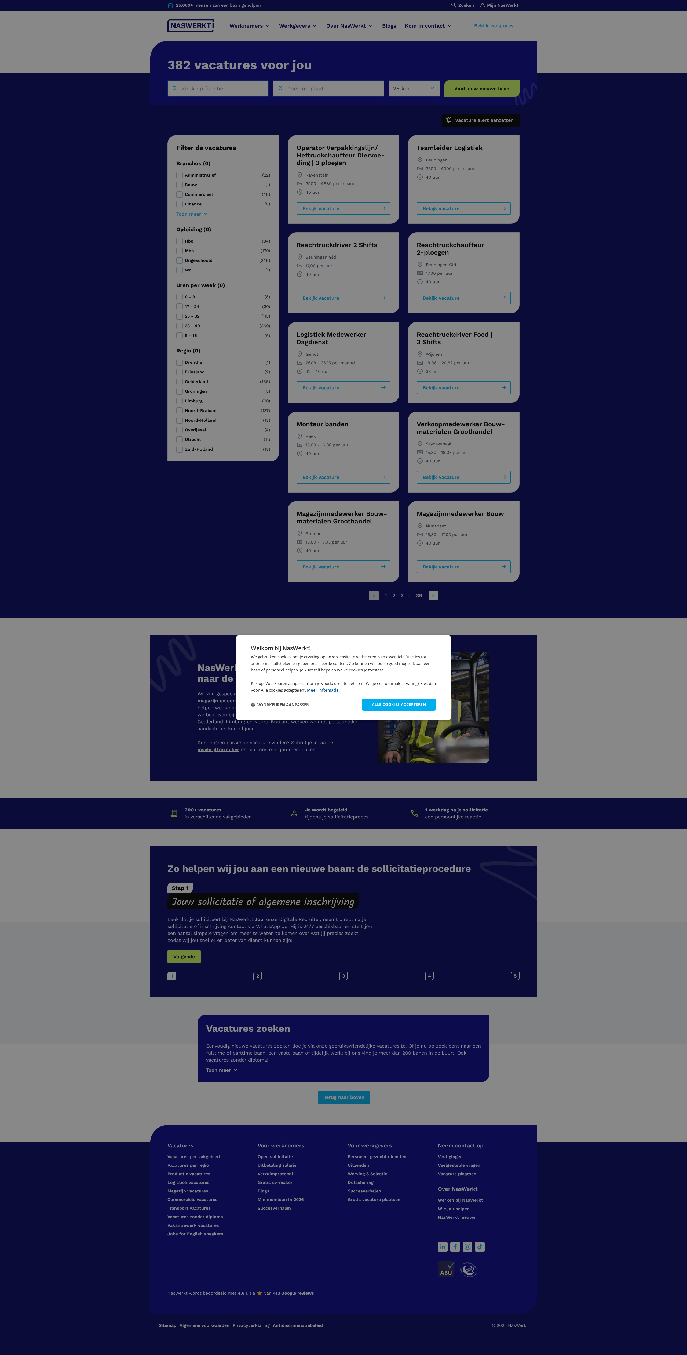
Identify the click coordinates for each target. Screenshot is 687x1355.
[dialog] (343, 677)
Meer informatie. (323, 690)
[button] (280, 705)
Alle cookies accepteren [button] (399, 704)
